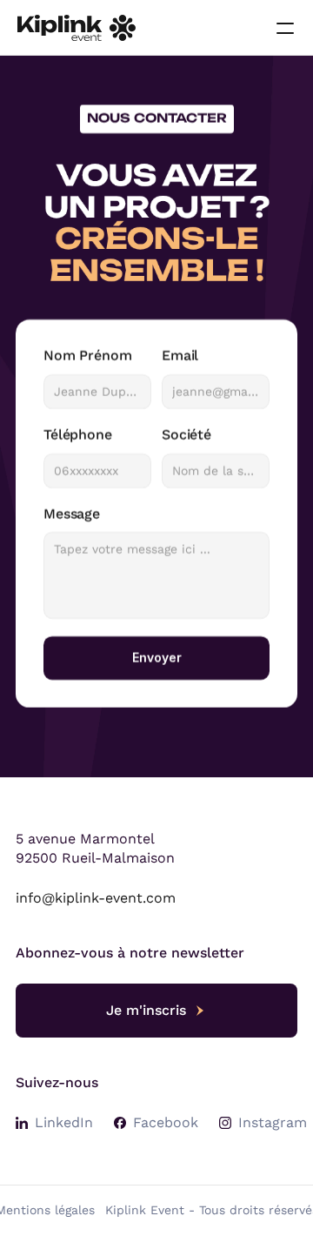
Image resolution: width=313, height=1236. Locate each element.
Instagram (272, 1122)
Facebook (165, 1122)
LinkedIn (64, 1122)
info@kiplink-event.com (96, 898)
